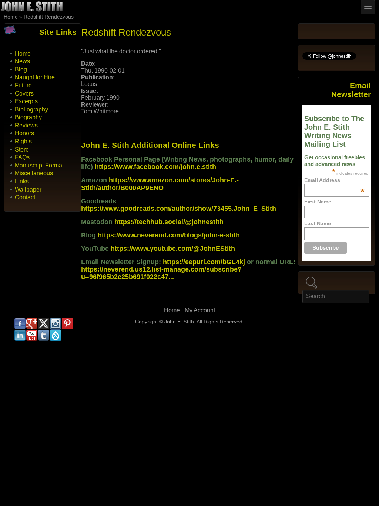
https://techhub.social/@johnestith (169, 222)
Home (11, 17)
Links (22, 181)
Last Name (317, 223)
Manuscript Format (39, 165)
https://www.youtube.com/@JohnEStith (173, 248)
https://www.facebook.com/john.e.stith (155, 166)
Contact (25, 197)
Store (22, 149)
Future (23, 85)
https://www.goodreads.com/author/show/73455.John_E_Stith (178, 208)
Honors (24, 133)
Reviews (26, 125)
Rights (23, 141)
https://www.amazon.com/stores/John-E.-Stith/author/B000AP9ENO (160, 183)
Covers (24, 93)
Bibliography (31, 109)
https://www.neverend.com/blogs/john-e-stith (169, 235)
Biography (28, 117)
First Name (317, 201)
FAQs (22, 157)
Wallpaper (28, 189)
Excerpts (26, 101)
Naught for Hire (35, 77)
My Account (200, 310)
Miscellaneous (34, 173)
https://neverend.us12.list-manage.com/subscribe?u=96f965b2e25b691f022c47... (161, 273)
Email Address (334, 180)
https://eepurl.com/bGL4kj (204, 262)
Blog (21, 69)
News (22, 61)
